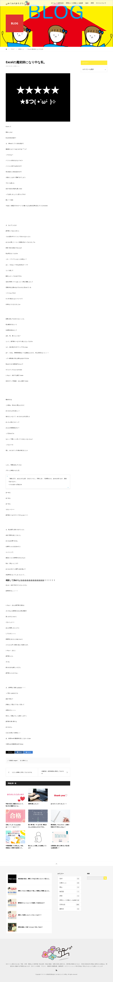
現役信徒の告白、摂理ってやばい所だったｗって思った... (34, 878)
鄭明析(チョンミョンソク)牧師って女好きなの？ (31, 903)
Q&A (86, 3)
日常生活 (60, 3)
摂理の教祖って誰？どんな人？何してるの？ (30, 927)
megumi (15, 760)
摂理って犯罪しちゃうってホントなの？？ (29, 915)
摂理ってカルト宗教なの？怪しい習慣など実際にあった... (34, 891)
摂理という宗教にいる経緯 (74, 3)
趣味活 (69, 909)
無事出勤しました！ (33, 804)
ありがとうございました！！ (59, 804)
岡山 (69, 887)
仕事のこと (16, 66)
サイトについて (101, 3)
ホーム (53, 3)
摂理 (92, 3)
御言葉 (69, 891)
